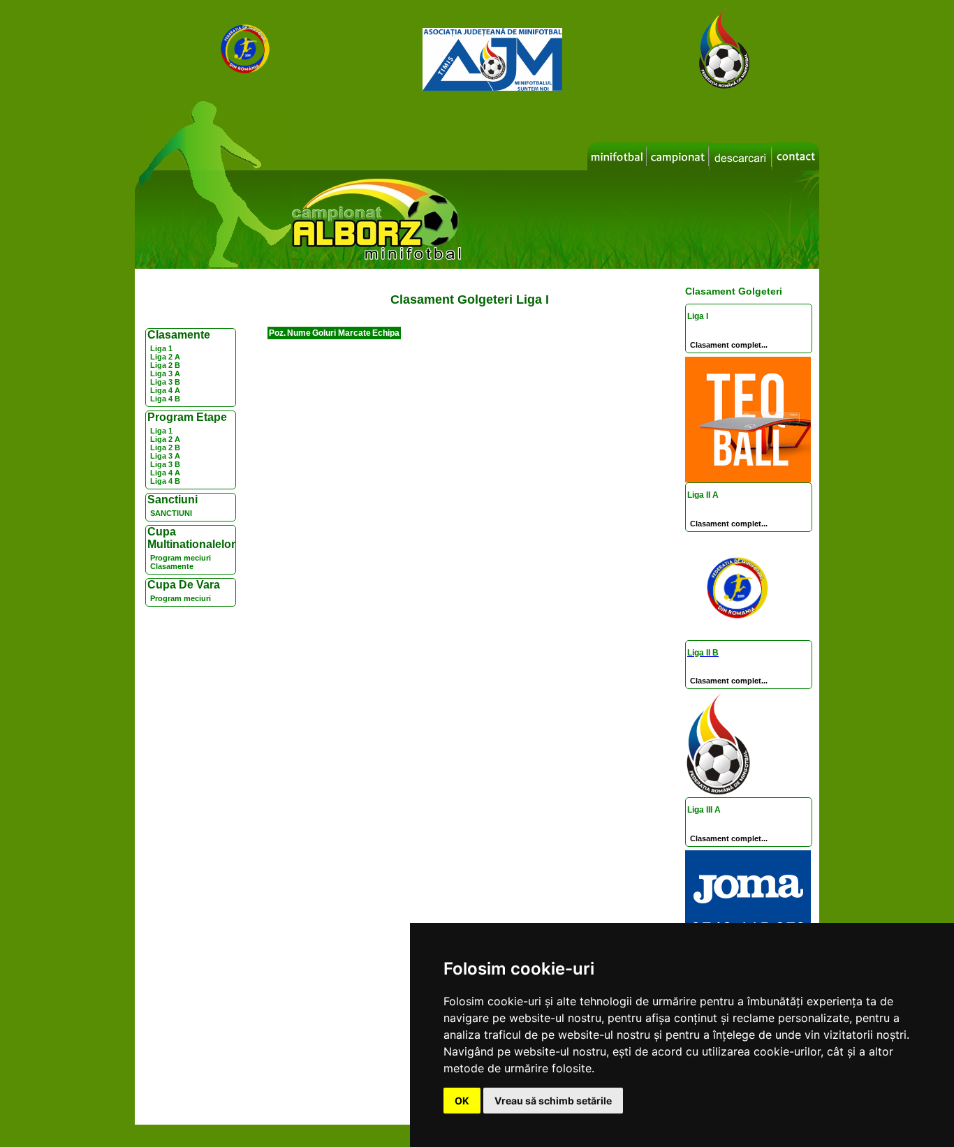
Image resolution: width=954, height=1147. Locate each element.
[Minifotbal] (617, 156)
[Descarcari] (741, 157)
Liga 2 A (165, 357)
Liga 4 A (165, 390)
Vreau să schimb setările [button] (553, 1101)
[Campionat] (678, 156)
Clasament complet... (729, 345)
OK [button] (462, 1101)
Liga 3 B (165, 382)
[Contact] (795, 156)
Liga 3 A (165, 373)
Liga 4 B (165, 398)
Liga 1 (161, 348)
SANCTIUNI (171, 513)
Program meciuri (180, 558)
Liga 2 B (165, 365)
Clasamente (171, 566)
